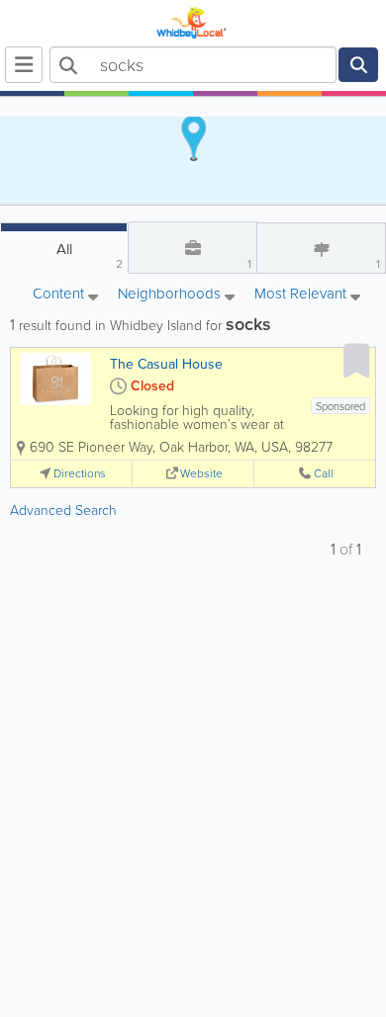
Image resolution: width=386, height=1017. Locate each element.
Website (201, 473)
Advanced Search (63, 510)
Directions (79, 473)
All (90, 255)
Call (324, 473)
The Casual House (166, 364)
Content (60, 295)
